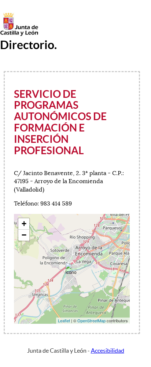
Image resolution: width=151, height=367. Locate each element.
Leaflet (64, 320)
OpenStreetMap (91, 320)
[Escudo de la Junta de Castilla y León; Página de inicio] (19, 34)
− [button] (24, 235)
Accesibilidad (107, 350)
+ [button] (24, 223)
